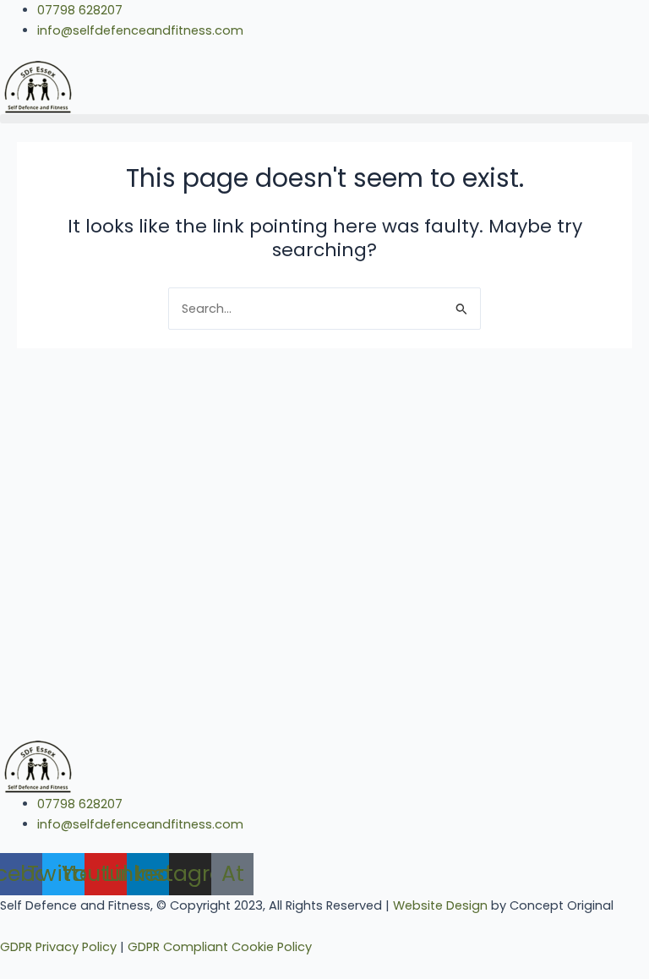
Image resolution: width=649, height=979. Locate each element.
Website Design (440, 905)
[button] (324, 118)
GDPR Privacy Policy (58, 946)
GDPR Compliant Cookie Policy (220, 946)
